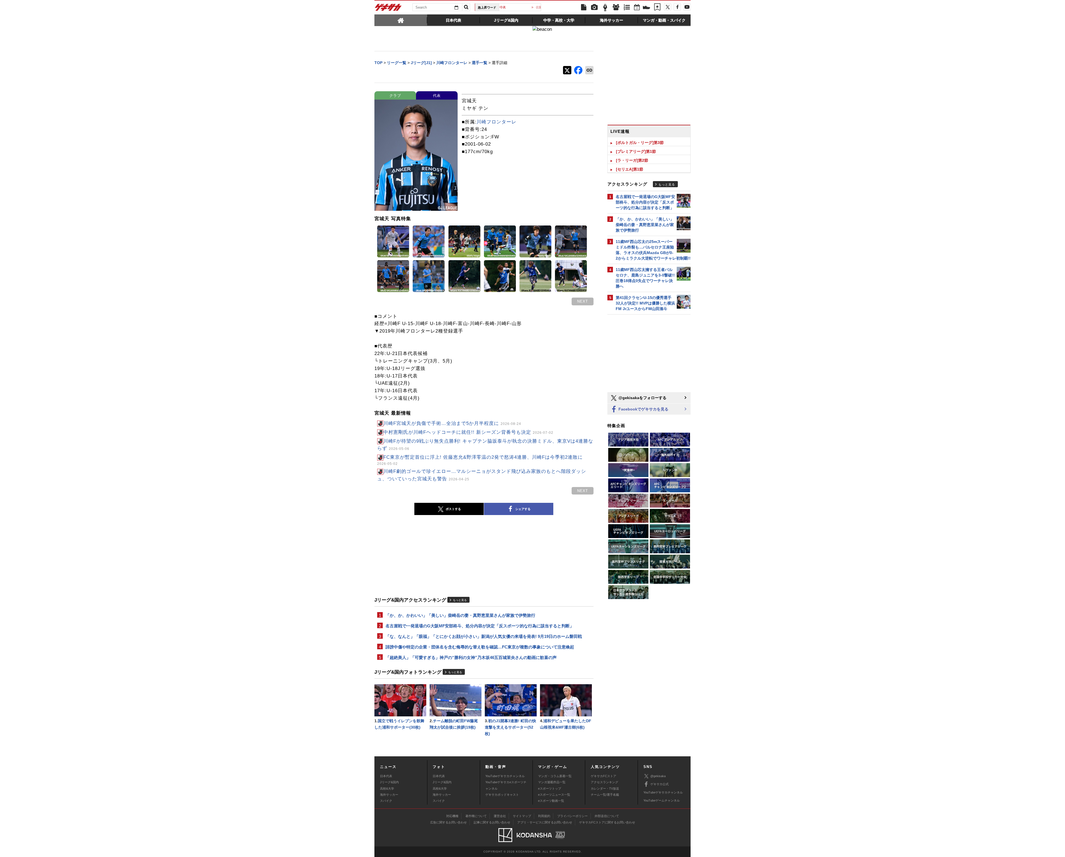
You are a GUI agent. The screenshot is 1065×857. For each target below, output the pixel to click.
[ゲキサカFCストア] (646, 8)
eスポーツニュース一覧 (554, 794)
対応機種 (452, 816)
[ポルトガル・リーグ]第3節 (640, 142)
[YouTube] (687, 7)
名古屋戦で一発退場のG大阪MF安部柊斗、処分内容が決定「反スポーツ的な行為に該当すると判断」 (480, 625)
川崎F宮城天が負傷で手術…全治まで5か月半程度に (452, 423)
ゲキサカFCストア (603, 776)
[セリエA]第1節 (629, 169)
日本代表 (386, 776)
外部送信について (607, 816)
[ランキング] (627, 7)
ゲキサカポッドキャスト (502, 794)
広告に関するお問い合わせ (448, 822)
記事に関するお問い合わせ (492, 822)
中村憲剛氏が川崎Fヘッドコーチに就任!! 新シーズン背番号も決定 (468, 432)
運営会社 (500, 816)
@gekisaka (658, 776)
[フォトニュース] (594, 7)
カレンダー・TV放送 (605, 788)
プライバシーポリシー (572, 816)
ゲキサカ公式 (659, 784)
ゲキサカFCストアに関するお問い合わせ (607, 822)
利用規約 (544, 816)
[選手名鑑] (616, 7)
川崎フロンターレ (496, 122)
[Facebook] (677, 7)
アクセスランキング (604, 782)
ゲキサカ (388, 9)
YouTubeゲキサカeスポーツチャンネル (505, 785)
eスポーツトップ (549, 788)
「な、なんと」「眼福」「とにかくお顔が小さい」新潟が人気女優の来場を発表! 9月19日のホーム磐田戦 (484, 636)
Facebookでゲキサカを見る (642, 409)
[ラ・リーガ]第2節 (632, 160)
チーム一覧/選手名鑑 (605, 794)
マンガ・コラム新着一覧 (555, 776)
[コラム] (605, 7)
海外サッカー (389, 794)
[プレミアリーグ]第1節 (636, 151)
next (582, 301)
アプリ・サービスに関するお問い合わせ (544, 822)
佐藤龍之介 (522, 7)
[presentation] (400, 20)
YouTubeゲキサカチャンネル (505, 776)
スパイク (386, 800)
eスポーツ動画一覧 (551, 800)
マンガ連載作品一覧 (552, 782)
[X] (667, 7)
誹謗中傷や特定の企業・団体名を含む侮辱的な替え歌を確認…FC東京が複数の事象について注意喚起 (480, 647)
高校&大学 (387, 788)
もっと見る (460, 600)
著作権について (476, 816)
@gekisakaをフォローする (641, 397)
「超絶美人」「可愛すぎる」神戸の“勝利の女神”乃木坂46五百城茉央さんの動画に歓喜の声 (471, 657)
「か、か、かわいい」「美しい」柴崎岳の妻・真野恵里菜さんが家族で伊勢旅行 (460, 615)
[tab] (400, 20)
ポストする (453, 509)
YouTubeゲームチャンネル (661, 800)
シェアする (523, 509)
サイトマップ (522, 816)
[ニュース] (583, 7)
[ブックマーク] (657, 7)
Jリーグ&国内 (389, 782)
